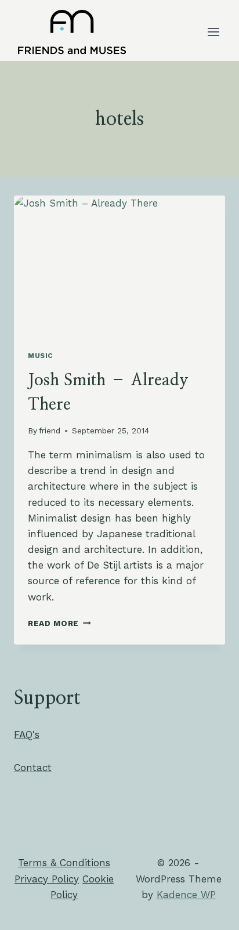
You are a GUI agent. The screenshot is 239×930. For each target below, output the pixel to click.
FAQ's (26, 734)
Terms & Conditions (64, 863)
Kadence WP (186, 894)
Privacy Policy (47, 879)
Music (40, 356)
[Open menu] (213, 31)
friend (49, 430)
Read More (59, 623)
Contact (33, 767)
